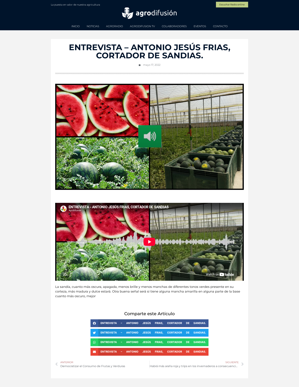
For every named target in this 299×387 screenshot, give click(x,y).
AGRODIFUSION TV (142, 26)
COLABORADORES (174, 26)
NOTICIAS (93, 26)
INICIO (75, 26)
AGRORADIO (114, 26)
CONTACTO (220, 26)
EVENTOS (200, 26)
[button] (149, 323)
